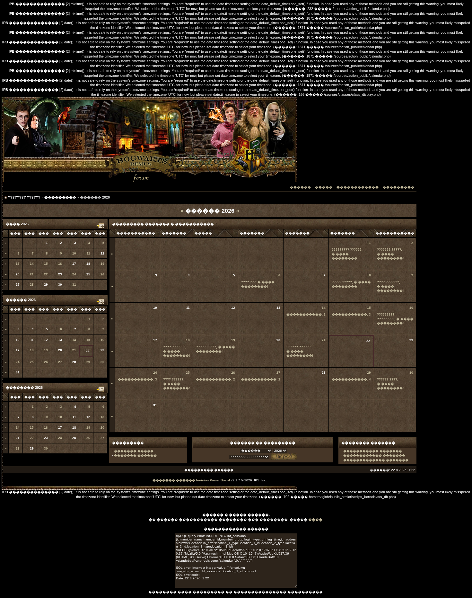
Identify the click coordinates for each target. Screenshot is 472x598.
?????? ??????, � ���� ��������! (299, 351)
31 (74, 284)
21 (32, 274)
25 (32, 362)
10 (74, 253)
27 (60, 362)
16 (60, 263)
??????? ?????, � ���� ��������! (390, 254)
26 (102, 274)
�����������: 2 (306, 314)
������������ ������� (374, 455)
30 (102, 362)
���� (315, 520)
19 (102, 263)
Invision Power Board (213, 480)
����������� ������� (372, 451)
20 (102, 427)
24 (74, 274)
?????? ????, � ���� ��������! (390, 384)
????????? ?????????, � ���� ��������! (395, 319)
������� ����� (133, 451)
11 (88, 253)
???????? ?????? (24, 197)
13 (18, 263)
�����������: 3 (351, 314)
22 (46, 274)
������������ (358, 187)
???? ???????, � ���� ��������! (390, 286)
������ (300, 187)
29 (88, 362)
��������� (399, 187)
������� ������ (135, 455)
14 (32, 263)
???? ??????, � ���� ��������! (176, 384)
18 (32, 350)
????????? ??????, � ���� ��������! (347, 254)
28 (32, 284)
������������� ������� (375, 460)
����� (324, 187)
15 (46, 263)
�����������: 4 (351, 379)
